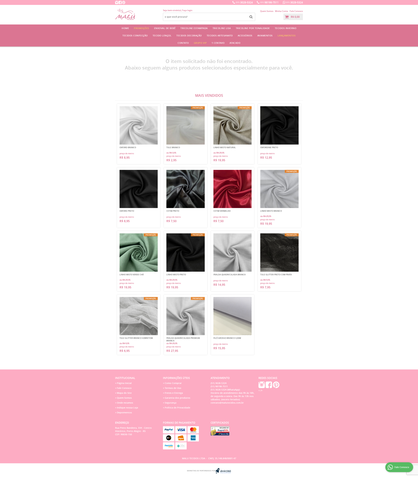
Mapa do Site (124, 392)
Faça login (187, 10)
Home (125, 28)
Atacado (235, 42)
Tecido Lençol (162, 35)
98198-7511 (269, 2)
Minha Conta (281, 11)
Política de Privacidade (177, 407)
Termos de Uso (173, 388)
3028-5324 (244, 2)
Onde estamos (125, 402)
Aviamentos (265, 35)
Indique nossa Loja (127, 407)
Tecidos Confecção (135, 35)
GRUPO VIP (200, 42)
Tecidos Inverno (286, 28)
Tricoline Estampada (194, 28)
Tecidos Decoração (189, 35)
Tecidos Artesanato (220, 35)
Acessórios (245, 35)
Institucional (125, 378)
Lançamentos (287, 35)
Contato (183, 42)
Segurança (170, 402)
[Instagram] (116, 2)
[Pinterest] (123, 2)
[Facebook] (120, 2)
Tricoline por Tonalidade (253, 28)
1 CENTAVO (218, 42)
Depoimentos (124, 412)
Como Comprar (173, 383)
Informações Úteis (176, 378)
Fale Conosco (296, 11)
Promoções (141, 28)
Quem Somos (266, 11)
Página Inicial (124, 383)
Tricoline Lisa (222, 28)
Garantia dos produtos (177, 397)
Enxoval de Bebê (165, 28)
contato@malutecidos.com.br (227, 402)
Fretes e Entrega (174, 392)
